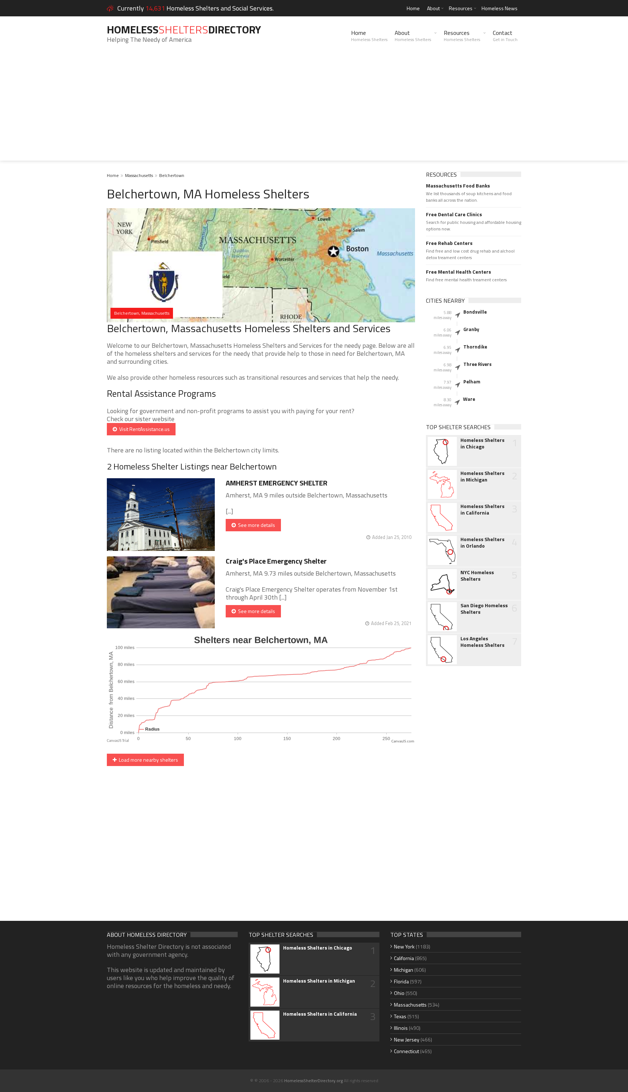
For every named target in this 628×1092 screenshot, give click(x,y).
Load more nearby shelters (147, 759)
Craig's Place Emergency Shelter (276, 561)
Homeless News (500, 8)
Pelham (471, 381)
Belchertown (171, 175)
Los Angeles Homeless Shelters (482, 641)
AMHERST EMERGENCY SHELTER (276, 482)
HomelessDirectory (184, 29)
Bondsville (475, 312)
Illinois (401, 1028)
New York (404, 946)
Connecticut (406, 1051)
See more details (255, 525)
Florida (401, 981)
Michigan (403, 970)
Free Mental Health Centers (458, 272)
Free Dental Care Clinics (454, 214)
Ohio (399, 993)
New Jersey (406, 1039)
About (433, 8)
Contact (505, 35)
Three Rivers (477, 364)
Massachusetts (139, 175)
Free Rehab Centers (449, 243)
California (404, 958)
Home (413, 8)
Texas (400, 1016)
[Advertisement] (314, 110)
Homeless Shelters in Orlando (482, 542)
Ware (469, 399)
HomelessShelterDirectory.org (313, 1080)
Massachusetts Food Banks (458, 185)
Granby (471, 329)
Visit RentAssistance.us (143, 429)
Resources (460, 8)
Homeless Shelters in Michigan (482, 476)
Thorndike (475, 346)
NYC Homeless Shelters (477, 575)
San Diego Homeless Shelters (484, 608)
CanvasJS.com (402, 742)
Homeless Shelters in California (482, 509)
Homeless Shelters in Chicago (482, 443)
